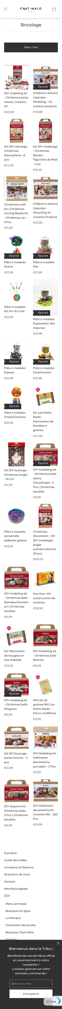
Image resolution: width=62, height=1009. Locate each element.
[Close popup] (58, 943)
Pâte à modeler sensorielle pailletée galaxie (15, 536)
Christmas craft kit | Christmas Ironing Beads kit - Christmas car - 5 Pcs (16, 213)
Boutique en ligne (18, 911)
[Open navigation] (8, 9)
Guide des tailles (15, 860)
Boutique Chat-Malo (20, 932)
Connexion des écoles (21, 925)
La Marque (13, 918)
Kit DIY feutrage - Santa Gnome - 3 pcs (16, 758)
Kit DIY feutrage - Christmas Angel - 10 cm (16, 475)
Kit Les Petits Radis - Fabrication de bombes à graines (43, 421)
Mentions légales (16, 888)
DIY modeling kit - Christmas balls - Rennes (45, 655)
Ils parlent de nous (17, 874)
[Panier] (54, 9)
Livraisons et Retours (18, 867)
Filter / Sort (31, 47)
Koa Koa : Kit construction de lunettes (44, 598)
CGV (7, 895)
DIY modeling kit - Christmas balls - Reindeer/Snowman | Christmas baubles (16, 602)
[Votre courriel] (31, 984)
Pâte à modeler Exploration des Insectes (44, 324)
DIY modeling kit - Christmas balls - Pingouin (16, 705)
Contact (9, 881)
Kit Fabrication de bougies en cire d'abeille (14, 655)
